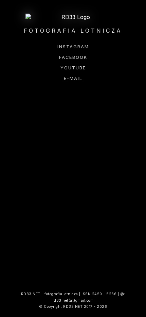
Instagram (73, 46)
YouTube (73, 67)
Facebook (73, 57)
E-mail (73, 78)
